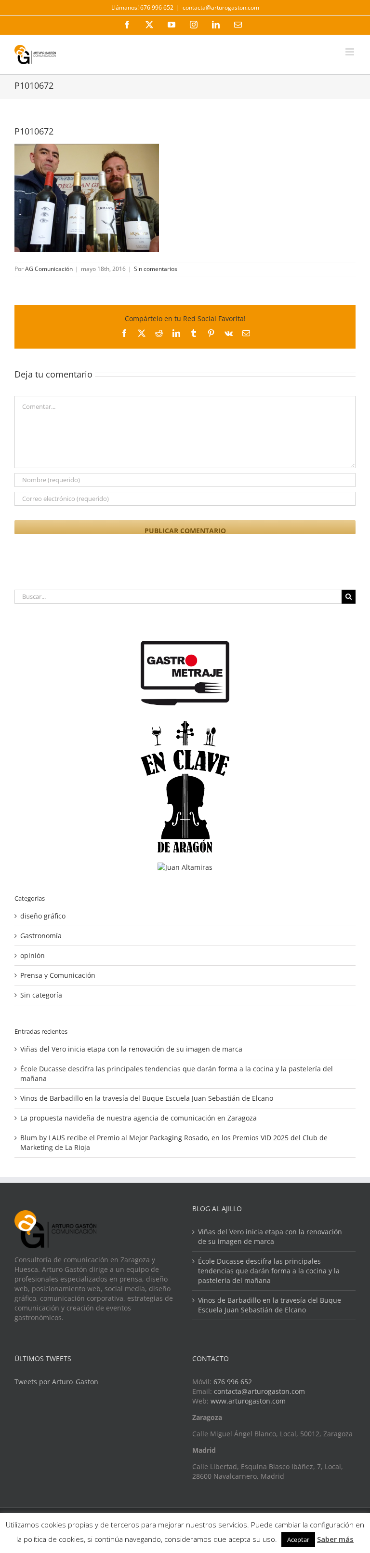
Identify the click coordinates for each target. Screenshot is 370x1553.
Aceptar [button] (298, 1539)
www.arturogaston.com (248, 1400)
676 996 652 (232, 1381)
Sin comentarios (155, 269)
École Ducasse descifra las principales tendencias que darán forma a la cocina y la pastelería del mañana (269, 1270)
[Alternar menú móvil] (350, 52)
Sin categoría (41, 994)
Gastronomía (41, 935)
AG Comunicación (49, 269)
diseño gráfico (43, 915)
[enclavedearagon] (185, 725)
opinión (32, 955)
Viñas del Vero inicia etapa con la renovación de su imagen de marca (131, 1048)
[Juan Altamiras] (185, 867)
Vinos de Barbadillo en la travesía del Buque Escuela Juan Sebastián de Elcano (146, 1098)
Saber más (335, 1539)
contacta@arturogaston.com (221, 7)
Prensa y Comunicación (57, 975)
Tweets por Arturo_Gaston (56, 1381)
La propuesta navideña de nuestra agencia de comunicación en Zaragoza (138, 1117)
